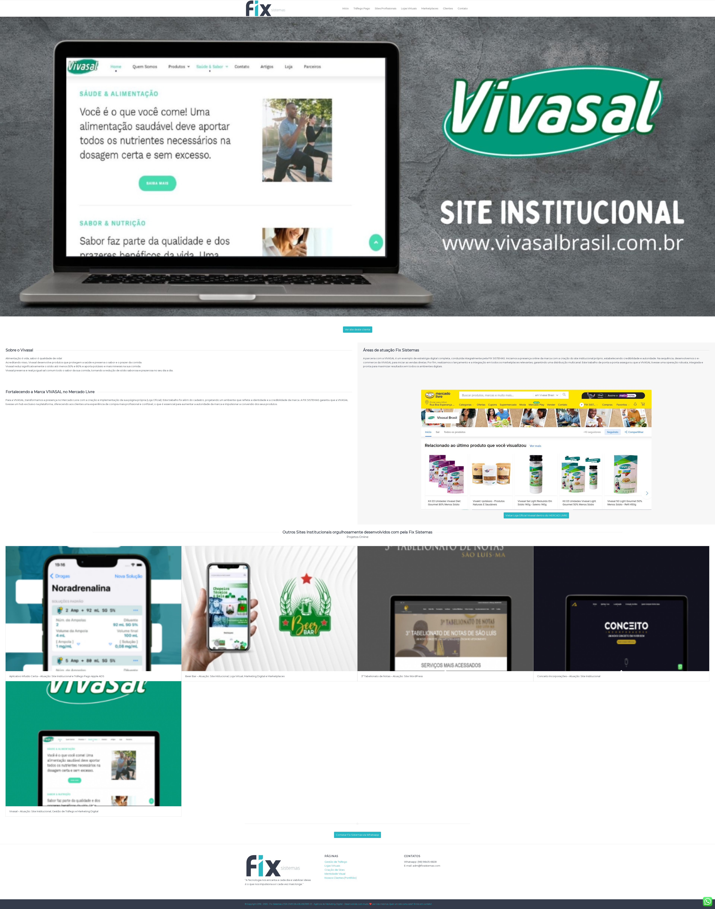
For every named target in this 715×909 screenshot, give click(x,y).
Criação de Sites (334, 869)
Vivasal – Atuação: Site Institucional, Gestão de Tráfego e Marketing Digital (53, 811)
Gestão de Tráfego (336, 861)
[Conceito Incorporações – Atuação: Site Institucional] (621, 608)
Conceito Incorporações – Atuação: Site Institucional (568, 676)
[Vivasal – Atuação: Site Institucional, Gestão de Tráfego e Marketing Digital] (93, 743)
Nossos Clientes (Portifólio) (341, 877)
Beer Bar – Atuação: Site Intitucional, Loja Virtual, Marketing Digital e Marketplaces (235, 676)
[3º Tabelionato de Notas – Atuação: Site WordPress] (445, 608)
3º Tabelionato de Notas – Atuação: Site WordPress (392, 676)
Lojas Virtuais (332, 865)
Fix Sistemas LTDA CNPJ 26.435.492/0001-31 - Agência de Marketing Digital (306, 904)
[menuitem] (345, 8)
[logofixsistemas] (265, 8)
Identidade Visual (335, 873)
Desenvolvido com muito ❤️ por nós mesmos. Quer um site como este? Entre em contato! (388, 904)
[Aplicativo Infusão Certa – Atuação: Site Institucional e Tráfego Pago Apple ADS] (93, 608)
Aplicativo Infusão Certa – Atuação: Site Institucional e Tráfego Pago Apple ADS (56, 676)
